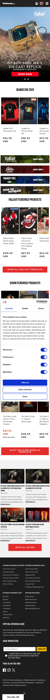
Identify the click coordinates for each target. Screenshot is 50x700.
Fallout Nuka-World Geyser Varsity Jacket (8, 241)
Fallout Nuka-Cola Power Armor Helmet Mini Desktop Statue (27, 243)
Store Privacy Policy (31, 569)
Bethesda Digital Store (32, 609)
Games (5, 612)
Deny (25, 397)
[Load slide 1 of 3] (21, 79)
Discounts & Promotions (11, 575)
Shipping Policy (30, 575)
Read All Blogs (25, 547)
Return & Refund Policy (32, 581)
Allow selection (25, 390)
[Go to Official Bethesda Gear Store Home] (9, 3)
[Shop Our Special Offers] (25, 159)
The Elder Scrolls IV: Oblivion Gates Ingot (28, 419)
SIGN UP (41, 649)
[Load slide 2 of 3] (25, 79)
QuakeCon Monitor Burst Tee (27, 131)
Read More (5, 504)
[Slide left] (3, 115)
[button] (41, 3)
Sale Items (6, 618)
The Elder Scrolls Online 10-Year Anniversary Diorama (9, 420)
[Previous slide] (2, 44)
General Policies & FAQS (11, 578)
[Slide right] (47, 115)
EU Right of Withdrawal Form (34, 587)
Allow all (25, 383)
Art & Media (7, 605)
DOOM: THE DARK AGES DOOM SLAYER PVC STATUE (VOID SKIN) (12, 488)
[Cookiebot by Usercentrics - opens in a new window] (37, 301)
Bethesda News (30, 605)
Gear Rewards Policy (9, 581)
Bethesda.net (29, 596)
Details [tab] (25, 308)
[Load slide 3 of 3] (28, 79)
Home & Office (8, 615)
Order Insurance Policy (32, 578)
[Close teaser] (24, 693)
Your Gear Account (9, 569)
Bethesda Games (31, 602)
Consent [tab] (9, 308)
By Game (6, 596)
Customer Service (8, 572)
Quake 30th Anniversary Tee (9, 129)
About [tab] (41, 308)
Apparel (5, 599)
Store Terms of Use (31, 572)
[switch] (44, 357)
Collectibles (6, 609)
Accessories (7, 602)
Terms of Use (29, 584)
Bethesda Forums (31, 599)
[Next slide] (47, 44)
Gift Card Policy (8, 584)
